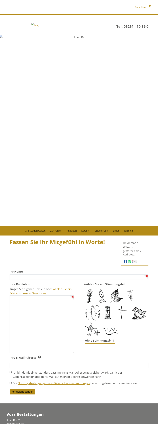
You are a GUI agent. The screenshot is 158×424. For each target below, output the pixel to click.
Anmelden (140, 7)
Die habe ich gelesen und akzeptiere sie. (75, 383)
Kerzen (85, 230)
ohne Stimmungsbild (100, 340)
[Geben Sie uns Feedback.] (150, 7)
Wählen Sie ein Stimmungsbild (105, 284)
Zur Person (56, 230)
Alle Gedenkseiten (35, 230)
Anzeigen (72, 230)
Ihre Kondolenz (20, 284)
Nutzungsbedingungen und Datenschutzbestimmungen (54, 383)
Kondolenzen (101, 230)
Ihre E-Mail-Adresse (23, 357)
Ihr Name (16, 271)
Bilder (115, 230)
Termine (128, 230)
